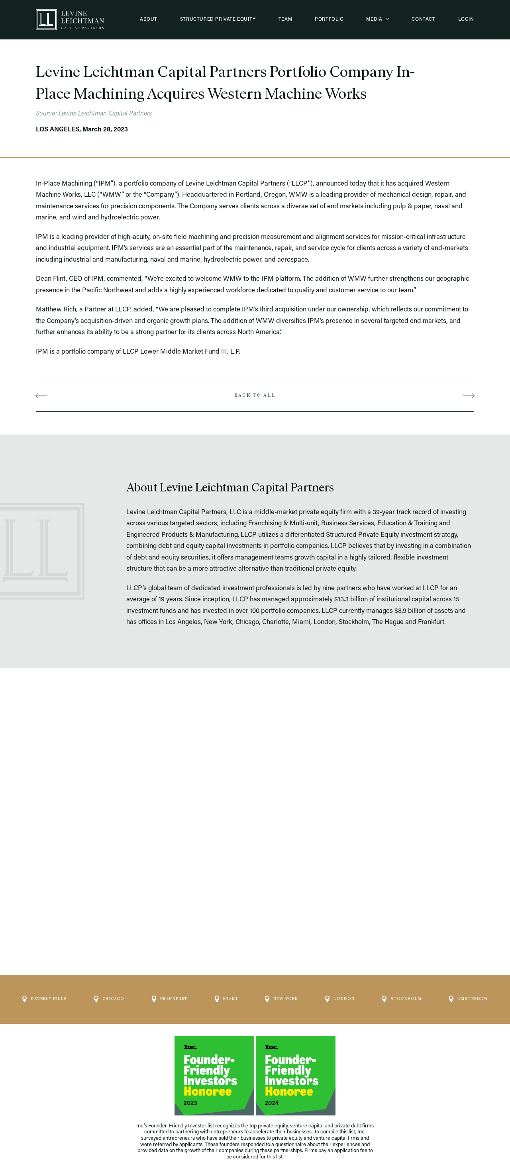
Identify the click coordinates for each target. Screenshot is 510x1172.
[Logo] (70, 19)
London (344, 998)
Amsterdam (472, 998)
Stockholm (406, 998)
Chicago (113, 998)
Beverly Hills (49, 998)
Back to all (255, 395)
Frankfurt (174, 998)
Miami (230, 998)
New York (285, 998)
